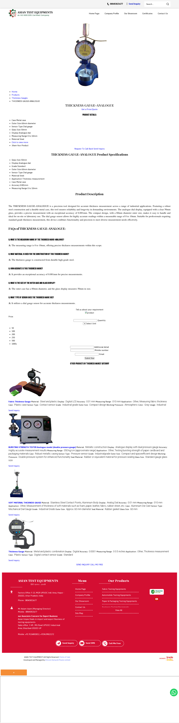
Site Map (79, 613)
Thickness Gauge (16, 551)
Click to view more (20, 142)
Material (15, 176)
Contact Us (163, 13)
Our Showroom (130, 13)
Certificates (147, 13)
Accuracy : (86, 401)
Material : (44, 401)
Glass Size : (128, 509)
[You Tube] (157, 600)
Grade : (67, 405)
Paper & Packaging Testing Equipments (119, 601)
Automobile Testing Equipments (116, 595)
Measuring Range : (108, 401)
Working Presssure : (122, 405)
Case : (18, 405)
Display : (67, 401)
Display (15, 163)
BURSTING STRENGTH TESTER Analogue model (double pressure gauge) (42, 447)
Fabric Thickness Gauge (20, 401)
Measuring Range (19, 188)
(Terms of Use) (64, 657)
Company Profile (112, 13)
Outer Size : (92, 405)
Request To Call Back (83, 149)
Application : (144, 401)
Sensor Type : (41, 405)
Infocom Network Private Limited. (57, 660)
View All (118, 610)
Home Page (94, 13)
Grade (14, 166)
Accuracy (15, 185)
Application (17, 179)
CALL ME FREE (96, 564)
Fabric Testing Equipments (114, 589)
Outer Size (16, 169)
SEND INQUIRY (83, 564)
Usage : (158, 405)
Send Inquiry (134, 4)
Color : (143, 405)
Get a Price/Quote (89, 109)
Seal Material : (102, 457)
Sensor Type (17, 172)
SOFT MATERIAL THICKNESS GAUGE (25, 503)
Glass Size (16, 160)
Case (14, 182)
